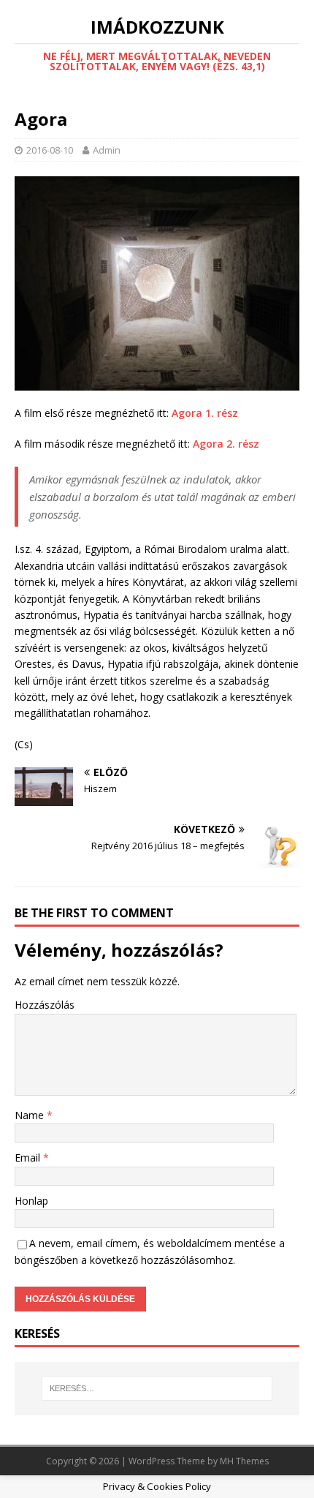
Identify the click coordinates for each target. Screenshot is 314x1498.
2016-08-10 (49, 150)
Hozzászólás (44, 1005)
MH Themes (244, 1461)
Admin (106, 150)
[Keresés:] (157, 1388)
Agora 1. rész (205, 413)
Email (29, 1157)
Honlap (31, 1201)
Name (31, 1115)
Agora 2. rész (226, 444)
